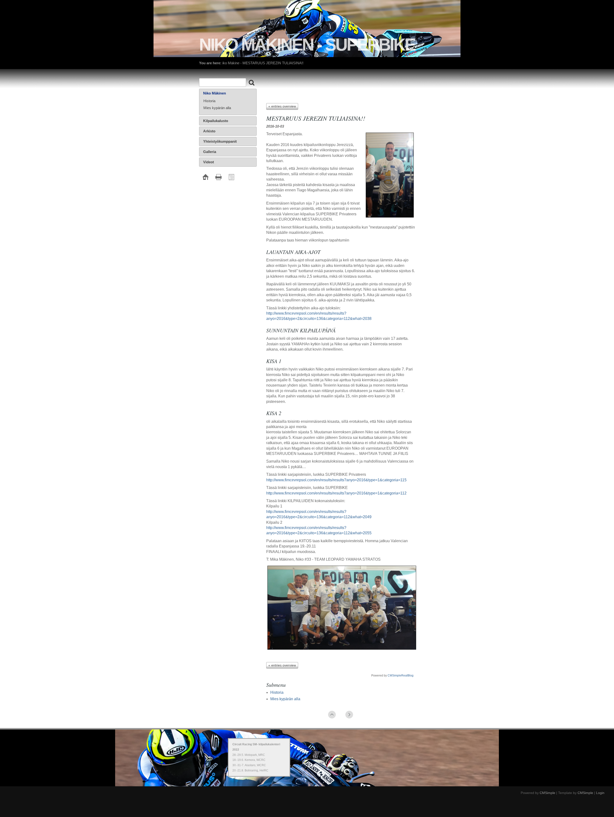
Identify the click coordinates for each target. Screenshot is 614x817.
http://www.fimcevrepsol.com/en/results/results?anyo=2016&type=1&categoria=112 (336, 493)
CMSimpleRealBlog (400, 675)
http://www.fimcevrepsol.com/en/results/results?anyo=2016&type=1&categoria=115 (336, 480)
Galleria (209, 152)
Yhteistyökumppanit (220, 141)
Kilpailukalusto (215, 121)
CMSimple (547, 793)
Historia (276, 692)
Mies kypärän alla (285, 699)
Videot (208, 162)
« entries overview (282, 106)
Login (600, 793)
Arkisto (209, 131)
